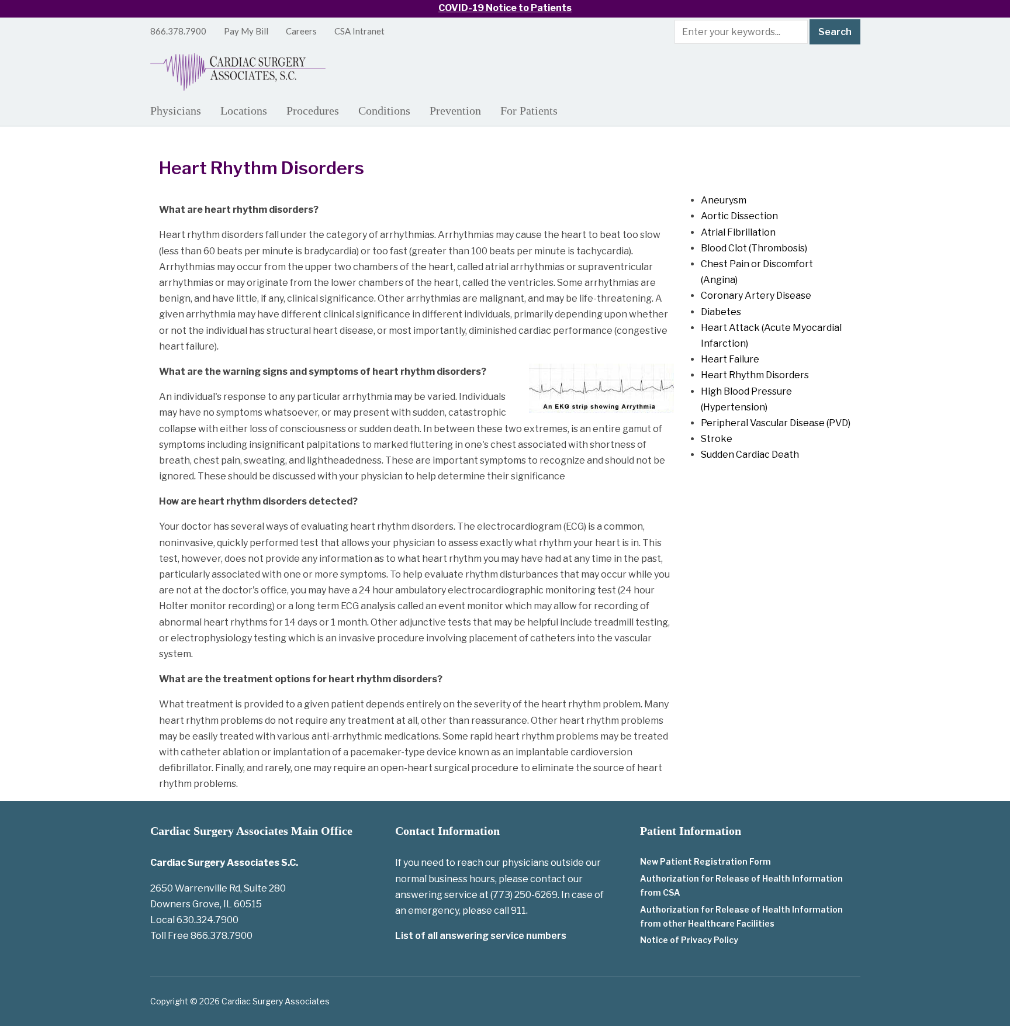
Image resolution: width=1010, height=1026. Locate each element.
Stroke (716, 438)
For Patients (529, 110)
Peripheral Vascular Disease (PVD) (775, 423)
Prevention (455, 110)
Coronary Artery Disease (756, 295)
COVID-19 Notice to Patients (505, 7)
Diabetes (721, 311)
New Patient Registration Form (705, 861)
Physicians (175, 110)
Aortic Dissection (739, 216)
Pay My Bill (246, 31)
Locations (243, 110)
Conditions (384, 110)
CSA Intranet (359, 31)
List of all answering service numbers (480, 935)
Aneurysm (723, 200)
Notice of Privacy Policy (689, 940)
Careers (301, 31)
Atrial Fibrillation (738, 232)
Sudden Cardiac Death (750, 454)
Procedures (312, 110)
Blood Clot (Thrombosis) (754, 248)
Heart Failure (730, 359)
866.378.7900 (178, 31)
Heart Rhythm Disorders (755, 375)
